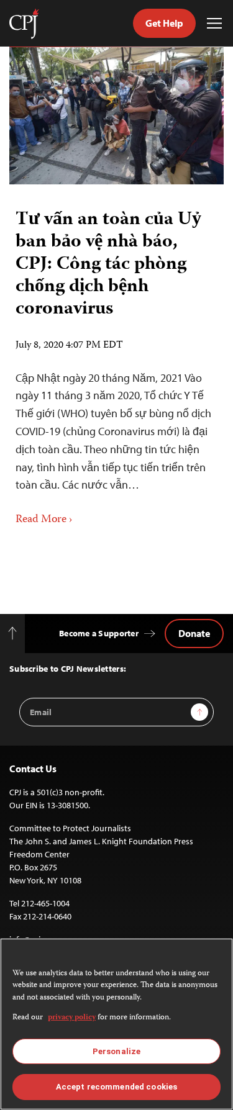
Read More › (44, 519)
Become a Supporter (99, 633)
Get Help (164, 23)
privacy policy (72, 1017)
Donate (194, 633)
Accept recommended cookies (116, 1086)
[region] (116, 1024)
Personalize (116, 1051)
